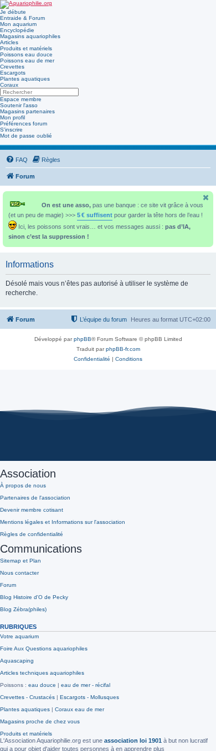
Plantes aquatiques (25, 79)
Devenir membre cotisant (31, 510)
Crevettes (12, 67)
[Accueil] (26, 4)
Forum (8, 585)
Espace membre (21, 99)
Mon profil (12, 117)
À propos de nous (23, 485)
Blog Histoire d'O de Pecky (34, 597)
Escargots (12, 73)
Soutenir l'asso (19, 105)
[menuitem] (17, 159)
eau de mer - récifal (85, 685)
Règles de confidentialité (31, 534)
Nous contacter (19, 573)
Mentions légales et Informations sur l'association (62, 522)
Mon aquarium (18, 24)
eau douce (42, 685)
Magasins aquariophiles (30, 36)
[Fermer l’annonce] (206, 197)
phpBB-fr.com (123, 349)
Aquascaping (17, 661)
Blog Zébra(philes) (23, 609)
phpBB (82, 339)
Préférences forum (23, 123)
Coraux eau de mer (79, 709)
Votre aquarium (19, 636)
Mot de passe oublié (26, 136)
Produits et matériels (26, 48)
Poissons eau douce (26, 54)
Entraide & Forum (22, 18)
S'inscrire (11, 130)
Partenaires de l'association (35, 498)
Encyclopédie (17, 30)
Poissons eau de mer (27, 60)
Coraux (9, 85)
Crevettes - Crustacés (27, 697)
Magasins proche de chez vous (40, 721)
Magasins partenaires (27, 111)
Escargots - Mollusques (89, 697)
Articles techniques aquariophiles (42, 673)
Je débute (13, 12)
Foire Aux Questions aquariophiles (44, 648)
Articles (9, 42)
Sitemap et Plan (20, 561)
